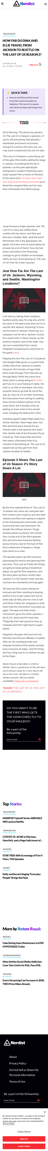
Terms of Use (17, 1081)
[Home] (14, 1045)
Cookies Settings (24, 1131)
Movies (7, 849)
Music (6, 868)
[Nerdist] (24, 4)
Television (9, 33)
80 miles (38, 380)
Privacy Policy (17, 1063)
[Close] (45, 1112)
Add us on (33, 65)
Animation (9, 830)
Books (7, 936)
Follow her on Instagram (26, 681)
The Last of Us (22, 688)
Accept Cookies (24, 1146)
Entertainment (12, 955)
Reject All (24, 1139)
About (13, 1057)
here (15, 352)
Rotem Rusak (10, 63)
